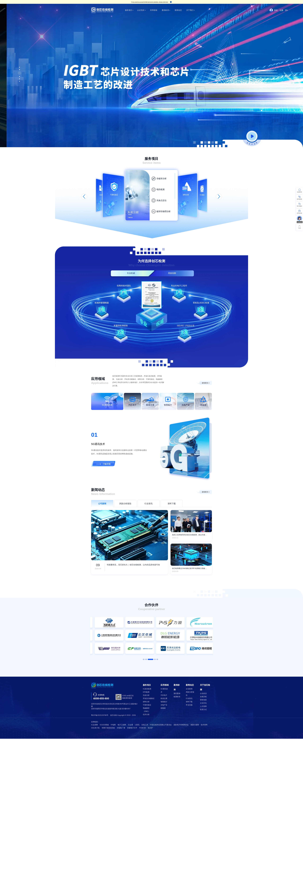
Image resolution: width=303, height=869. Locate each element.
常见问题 (189, 705)
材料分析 (146, 702)
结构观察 (160, 189)
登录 (276, 10)
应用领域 (153, 10)
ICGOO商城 (104, 725)
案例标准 (165, 10)
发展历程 (203, 697)
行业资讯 (189, 698)
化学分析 (146, 714)
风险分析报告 (190, 693)
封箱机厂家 (121, 728)
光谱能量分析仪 (163, 211)
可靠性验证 (147, 705)
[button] (84, 197)
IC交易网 (94, 725)
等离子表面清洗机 (108, 728)
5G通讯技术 (164, 690)
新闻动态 (178, 10)
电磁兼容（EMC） (146, 709)
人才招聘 (203, 706)
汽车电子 (164, 695)
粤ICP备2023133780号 (99, 715)
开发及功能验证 (148, 698)
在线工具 (144, 725)
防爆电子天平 (132, 728)
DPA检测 (146, 692)
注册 (281, 10)
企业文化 (203, 703)
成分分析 (160, 200)
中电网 (113, 725)
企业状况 (203, 693)
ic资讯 (137, 725)
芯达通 (130, 725)
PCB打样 (142, 728)
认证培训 (140, 10)
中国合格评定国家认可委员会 (161, 725)
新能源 (163, 708)
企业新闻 (189, 689)
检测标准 (177, 697)
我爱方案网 (195, 725)
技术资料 (204, 725)
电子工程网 (122, 725)
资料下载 (189, 702)
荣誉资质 (203, 700)
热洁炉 (150, 728)
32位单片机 (95, 728)
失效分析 (146, 695)
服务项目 (128, 10)
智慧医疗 (164, 702)
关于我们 (189, 10)
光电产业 (164, 705)
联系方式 (203, 709)
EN (286, 10)
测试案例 (177, 693)
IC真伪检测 (147, 689)
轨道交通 (164, 698)
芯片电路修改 (162, 178)
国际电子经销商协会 (181, 725)
